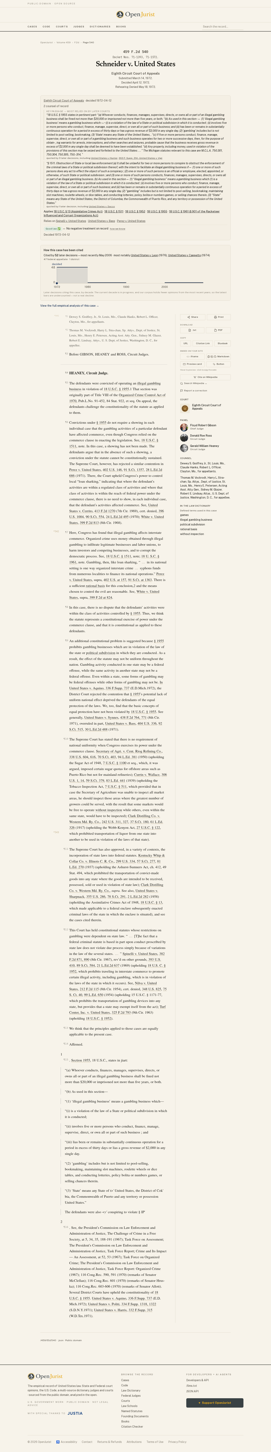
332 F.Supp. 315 (140, 1309)
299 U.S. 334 (125, 861)
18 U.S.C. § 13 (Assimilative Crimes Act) (78, 211)
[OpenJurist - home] (135, 14)
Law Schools (129, 1406)
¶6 (66, 422)
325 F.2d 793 (121, 1012)
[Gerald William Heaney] (184, 448)
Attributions (134, 1441)
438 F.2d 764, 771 (133, 717)
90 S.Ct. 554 (95, 516)
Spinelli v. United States (71, 221)
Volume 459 (64, 42)
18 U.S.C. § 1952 (135, 211)
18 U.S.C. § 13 (151, 902)
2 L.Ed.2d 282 (138, 896)
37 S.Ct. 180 (139, 821)
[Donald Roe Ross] (184, 438)
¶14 (65, 1043)
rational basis (95, 585)
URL (186, 343)
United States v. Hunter (104, 158)
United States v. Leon (144, 255)
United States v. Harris (110, 1309)
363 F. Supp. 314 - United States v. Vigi (140, 158)
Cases (32, 26)
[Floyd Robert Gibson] (184, 427)
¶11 (65, 848)
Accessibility (66, 1441)
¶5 (66, 382)
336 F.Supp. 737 (117, 688)
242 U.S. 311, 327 (115, 821)
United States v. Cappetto (184, 255)
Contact (87, 1441)
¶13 (65, 1027)
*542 (56, 531)
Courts (62, 26)
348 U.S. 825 (151, 988)
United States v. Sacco (102, 206)
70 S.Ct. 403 (107, 756)
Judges (78, 26)
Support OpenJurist (215, 1402)
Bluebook (223, 343)
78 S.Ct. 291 (116, 896)
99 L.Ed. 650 (93, 994)
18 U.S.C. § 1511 (113, 211)
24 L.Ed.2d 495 (117, 516)
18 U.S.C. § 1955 (157, 211)
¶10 (65, 738)
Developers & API (197, 1380)
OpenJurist (46, 42)
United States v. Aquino (109, 1298)
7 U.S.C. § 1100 (114, 762)
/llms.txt (191, 1385)
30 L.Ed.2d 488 (96, 729)
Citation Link (203, 343)
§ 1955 (101, 422)
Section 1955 (80, 1060)
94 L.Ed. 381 (127, 756)
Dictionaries (100, 26)
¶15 (65, 1059)
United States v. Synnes (101, 717)
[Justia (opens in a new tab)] (75, 1413)
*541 (56, 316)
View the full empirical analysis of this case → (69, 305)
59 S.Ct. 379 (95, 780)
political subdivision (100, 652)
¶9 (66, 640)
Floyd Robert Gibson (203, 425)
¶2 (66, 329)
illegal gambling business (196, 519)
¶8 (66, 606)
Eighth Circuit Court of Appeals (135, 73)
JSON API (192, 1391)
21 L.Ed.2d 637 (108, 965)
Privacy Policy (177, 1441)
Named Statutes (131, 1411)
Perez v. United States (131, 221)
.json (60, 1340)
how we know (117, 228)
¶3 (66, 353)
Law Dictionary (130, 1390)
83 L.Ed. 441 (115, 780)
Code (46, 26)
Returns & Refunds (109, 1441)
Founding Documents (135, 1416)
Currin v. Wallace (147, 774)
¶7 (66, 532)
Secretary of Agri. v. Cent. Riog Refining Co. (129, 751)
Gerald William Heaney (204, 446)
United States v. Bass (101, 221)
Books (121, 26)
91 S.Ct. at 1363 (140, 579)
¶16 (65, 1226)
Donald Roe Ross (201, 435)
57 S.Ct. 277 (146, 861)
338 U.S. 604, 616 (82, 756)
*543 (56, 832)
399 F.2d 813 (89, 522)
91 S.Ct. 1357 (134, 469)
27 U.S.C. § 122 (148, 827)
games (184, 515)
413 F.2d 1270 (104, 510)
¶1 (66, 316)
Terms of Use (154, 1441)
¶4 (66, 372)
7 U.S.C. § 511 (116, 786)
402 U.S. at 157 (115, 579)
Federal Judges (131, 1395)
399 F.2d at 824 (100, 597)
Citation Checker (132, 1426)
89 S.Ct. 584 (86, 965)
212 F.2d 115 (89, 988)
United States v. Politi (103, 1303)
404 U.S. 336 (147, 723)
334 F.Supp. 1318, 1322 (138, 1303)
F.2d (76, 42)
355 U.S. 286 (95, 896)
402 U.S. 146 (112, 469)
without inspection (108, 809)
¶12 (65, 929)
